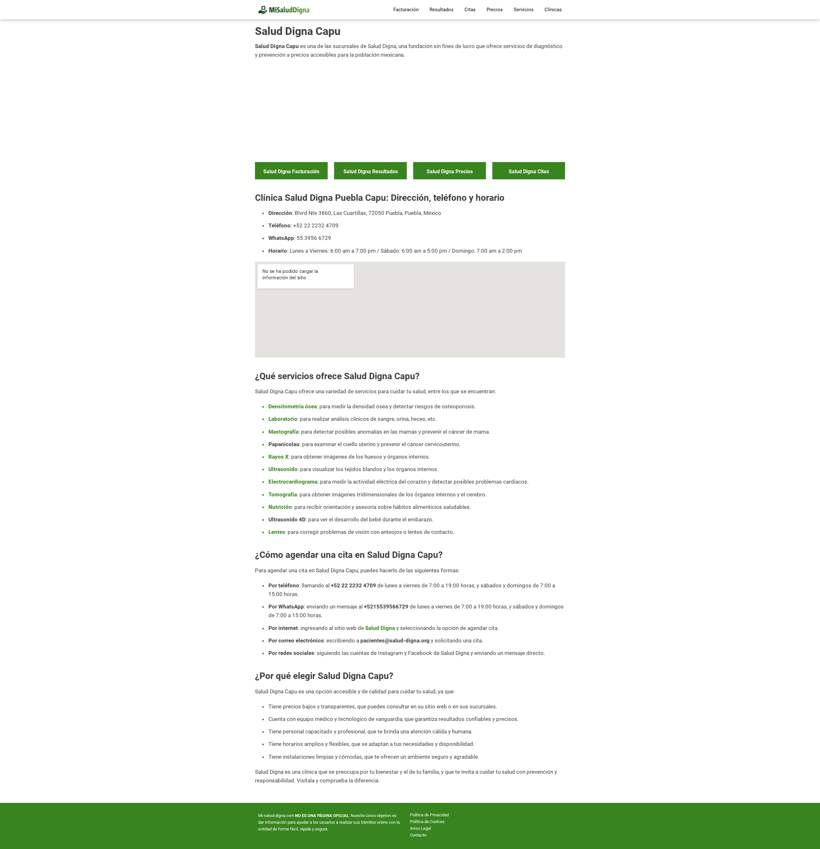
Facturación (406, 9)
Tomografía (282, 494)
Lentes (276, 532)
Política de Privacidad (429, 814)
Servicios (524, 9)
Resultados (442, 9)
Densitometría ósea (292, 406)
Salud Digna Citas (529, 171)
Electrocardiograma (292, 481)
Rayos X (278, 456)
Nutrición (280, 507)
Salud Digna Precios (450, 171)
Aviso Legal (420, 828)
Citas (470, 9)
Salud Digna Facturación (291, 171)
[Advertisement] (410, 111)
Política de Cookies (427, 821)
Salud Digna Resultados (370, 171)
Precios (495, 9)
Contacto (418, 835)
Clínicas (553, 9)
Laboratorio (282, 419)
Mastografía (283, 432)
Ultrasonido (283, 469)
